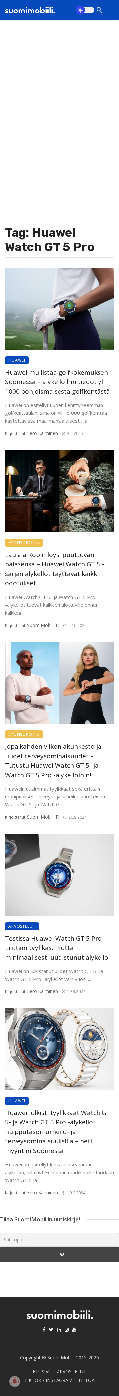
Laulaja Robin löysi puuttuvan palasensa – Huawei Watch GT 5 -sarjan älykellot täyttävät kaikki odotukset (54, 569)
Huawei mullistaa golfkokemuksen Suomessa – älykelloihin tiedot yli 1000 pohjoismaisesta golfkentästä (57, 382)
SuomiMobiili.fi (43, 625)
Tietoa (86, 1380)
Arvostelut (22, 926)
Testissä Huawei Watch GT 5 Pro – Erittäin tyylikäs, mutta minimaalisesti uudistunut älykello (56, 948)
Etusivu (42, 1371)
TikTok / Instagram (48, 1380)
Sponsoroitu (24, 542)
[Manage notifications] (14, 1381)
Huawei (16, 360)
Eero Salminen (42, 433)
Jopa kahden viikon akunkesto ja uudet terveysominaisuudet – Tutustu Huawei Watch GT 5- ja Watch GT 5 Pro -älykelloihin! (53, 760)
